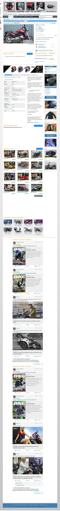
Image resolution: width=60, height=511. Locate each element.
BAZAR (20, 16)
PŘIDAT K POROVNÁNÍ (51, 71)
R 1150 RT (20, 169)
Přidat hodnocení (52, 53)
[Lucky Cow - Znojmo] (9, 153)
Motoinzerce (36, 86)
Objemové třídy (32, 18)
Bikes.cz (4, 0)
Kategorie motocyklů (23, 18)
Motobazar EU (30, 86)
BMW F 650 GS (8, 224)
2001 (14, 20)
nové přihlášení (36, 361)
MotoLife (18, 296)
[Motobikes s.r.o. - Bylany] (23, 187)
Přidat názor (29, 53)
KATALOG (11, 16)
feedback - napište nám (33, 122)
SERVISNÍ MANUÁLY (17, 74)
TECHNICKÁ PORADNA (26, 74)
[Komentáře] (41, 242)
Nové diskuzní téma (38, 125)
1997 (23, 20)
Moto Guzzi (48, 92)
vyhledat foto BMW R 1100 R (43, 50)
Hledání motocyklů (40, 18)
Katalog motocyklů (7, 23)
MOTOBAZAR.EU (50, 97)
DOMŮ (6, 16)
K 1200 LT (6, 192)
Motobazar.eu (11, 0)
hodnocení (53, 23)
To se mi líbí (18, 266)
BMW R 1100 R (41, 44)
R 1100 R (6, 158)
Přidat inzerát (39, 148)
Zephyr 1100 (47, 90)
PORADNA (25, 16)
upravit (55, 35)
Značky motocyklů (14, 18)
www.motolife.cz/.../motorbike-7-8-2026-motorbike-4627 (26, 245)
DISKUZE (31, 16)
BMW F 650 (28, 224)
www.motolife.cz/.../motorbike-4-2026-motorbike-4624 (26, 399)
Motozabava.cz (18, 0)
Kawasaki (48, 89)
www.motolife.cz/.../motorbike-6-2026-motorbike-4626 (26, 273)
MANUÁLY (16, 16)
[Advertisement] (23, 138)
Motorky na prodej (9, 149)
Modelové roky (7, 18)
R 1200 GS (20, 158)
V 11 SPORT (47, 93)
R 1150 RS (33, 169)
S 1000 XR (33, 192)
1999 (18, 20)
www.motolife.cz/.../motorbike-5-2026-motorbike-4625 (26, 372)
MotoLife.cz (26, 0)
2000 (16, 20)
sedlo (46, 149)
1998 (21, 20)
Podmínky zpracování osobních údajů (20, 504)
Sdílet (28, 266)
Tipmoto (29, 87)
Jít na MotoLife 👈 (38, 364)
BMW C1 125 (18, 232)
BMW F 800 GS (8, 232)
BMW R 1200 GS (18, 224)
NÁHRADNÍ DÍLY (34, 74)
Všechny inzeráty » (38, 195)
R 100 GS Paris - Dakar (22, 192)
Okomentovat (38, 266)
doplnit (48, 39)
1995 (28, 20)
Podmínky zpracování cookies (33, 504)
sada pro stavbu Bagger (49, 138)
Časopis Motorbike (20, 242)
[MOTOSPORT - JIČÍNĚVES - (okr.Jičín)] (37, 187)
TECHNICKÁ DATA (8, 74)
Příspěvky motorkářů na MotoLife (23, 239)
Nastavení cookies (43, 504)
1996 (12, 23)
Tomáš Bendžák (19, 482)
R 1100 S (6, 169)
